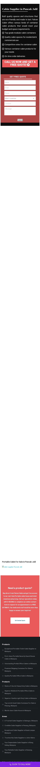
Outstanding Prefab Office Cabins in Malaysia (21, 663)
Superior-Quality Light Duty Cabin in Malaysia (21, 698)
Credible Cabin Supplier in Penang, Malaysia (20, 725)
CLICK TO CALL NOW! (21, 764)
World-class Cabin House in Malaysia (18, 710)
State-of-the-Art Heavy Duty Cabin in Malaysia (21, 686)
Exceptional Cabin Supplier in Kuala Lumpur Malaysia (20, 731)
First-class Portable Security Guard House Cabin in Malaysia (20, 657)
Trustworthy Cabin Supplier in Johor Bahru (20, 738)
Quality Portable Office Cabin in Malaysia (19, 676)
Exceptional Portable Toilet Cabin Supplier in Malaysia (20, 650)
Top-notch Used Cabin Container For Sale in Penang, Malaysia (20, 704)
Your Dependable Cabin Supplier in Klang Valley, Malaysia (19, 744)
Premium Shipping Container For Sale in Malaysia (19, 670)
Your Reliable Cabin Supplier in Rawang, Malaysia (18, 751)
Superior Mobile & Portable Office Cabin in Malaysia (19, 692)
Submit (20, 120)
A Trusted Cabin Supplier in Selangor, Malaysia (21, 721)
